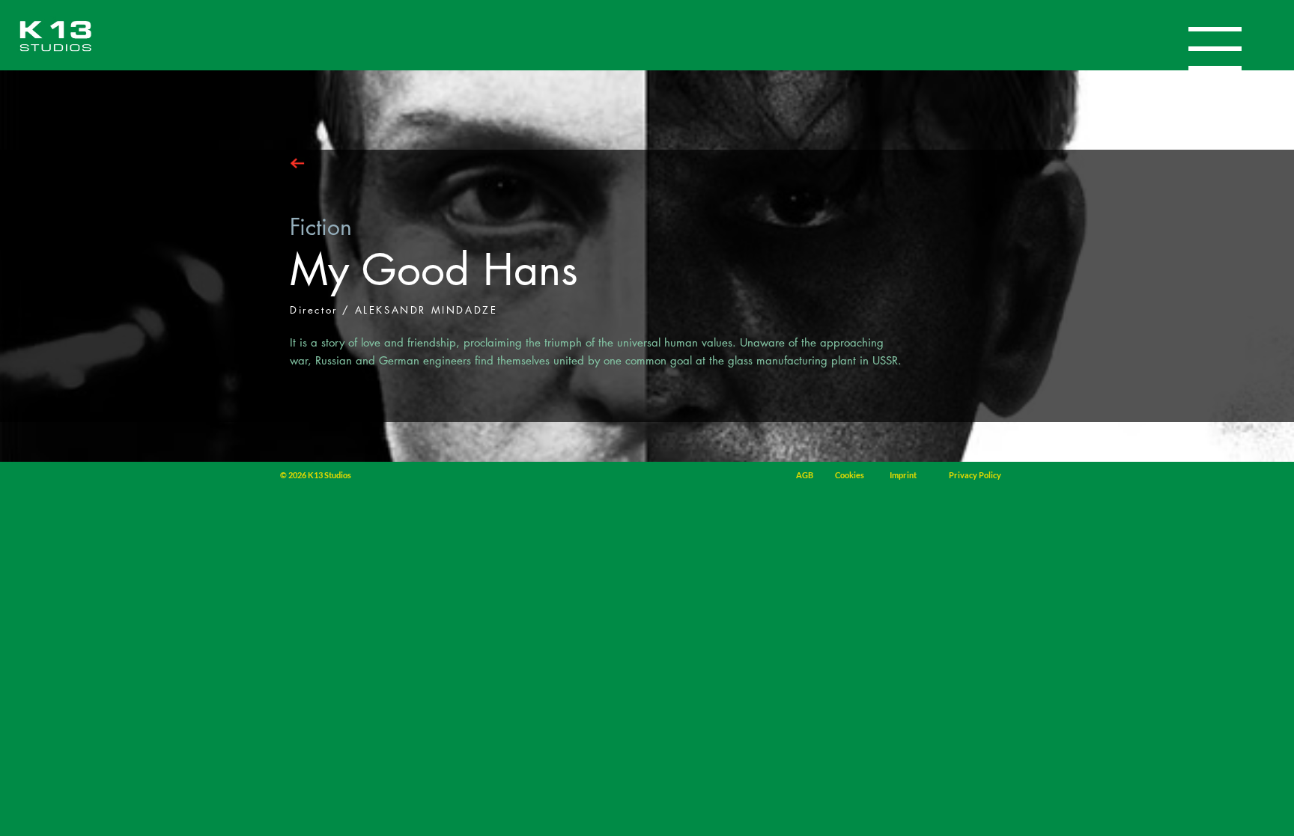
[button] (1215, 48)
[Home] (55, 36)
